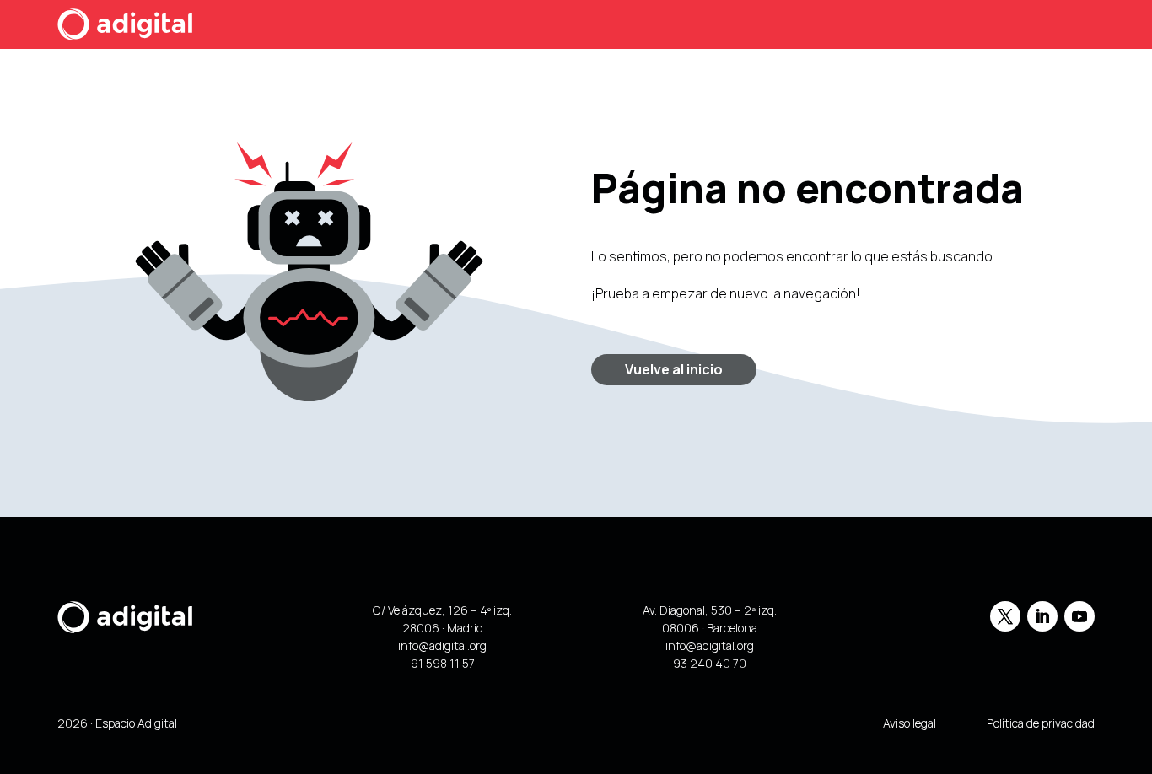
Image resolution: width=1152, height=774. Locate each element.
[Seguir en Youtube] (1079, 616)
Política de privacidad (1041, 723)
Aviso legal (909, 723)
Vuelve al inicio (674, 369)
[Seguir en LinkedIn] (1042, 616)
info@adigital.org (442, 645)
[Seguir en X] (1005, 616)
